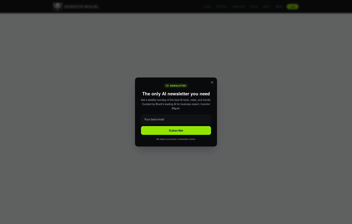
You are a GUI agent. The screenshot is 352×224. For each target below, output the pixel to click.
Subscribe (176, 130)
